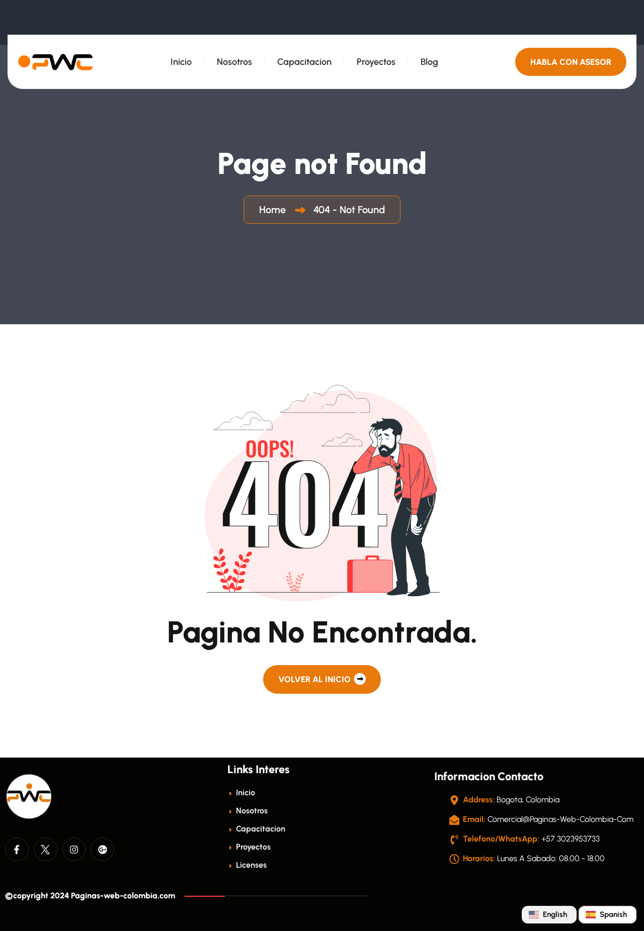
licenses (250, 865)
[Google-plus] (102, 849)
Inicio (181, 61)
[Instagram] (74, 849)
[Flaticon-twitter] (45, 849)
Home (275, 210)
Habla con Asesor (570, 62)
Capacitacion (304, 61)
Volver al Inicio (315, 679)
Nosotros (234, 61)
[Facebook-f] (17, 849)
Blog (429, 61)
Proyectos (376, 61)
